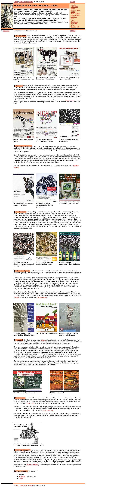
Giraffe (73, 12)
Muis (72, 20)
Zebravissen (69, 100)
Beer (72, 8)
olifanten (44, 340)
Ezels (21, 478)
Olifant (73, 25)
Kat (72, 18)
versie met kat (48, 410)
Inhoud (72, 2)
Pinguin (28, 403)
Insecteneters (75, 15)
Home (16, 2)
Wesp (78, 10)
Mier (74, 10)
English (72, 31)
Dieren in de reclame (26, 2)
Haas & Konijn (75, 13)
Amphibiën (74, 7)
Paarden (73, 27)
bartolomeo (6, 31)
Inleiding (73, 5)
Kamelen (74, 17)
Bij (71, 10)
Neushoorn (74, 22)
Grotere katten (42, 297)
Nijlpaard (74, 23)
